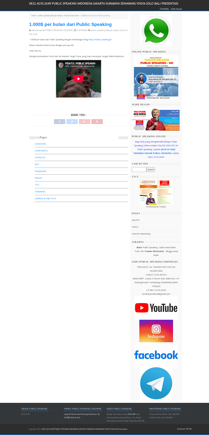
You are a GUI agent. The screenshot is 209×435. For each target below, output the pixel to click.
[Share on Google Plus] (84, 121)
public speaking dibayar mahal (50, 15)
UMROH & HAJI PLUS (45, 198)
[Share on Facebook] (59, 121)
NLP (37, 164)
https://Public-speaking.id (100, 39)
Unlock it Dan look (71, 15)
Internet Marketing (141, 233)
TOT (37, 184)
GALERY (136, 220)
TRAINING (164, 9)
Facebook (181, 429)
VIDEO (135, 226)
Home (33, 15)
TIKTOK (188, 429)
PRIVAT (38, 177)
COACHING (40, 143)
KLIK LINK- (132, 414)
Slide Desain (176, 9)
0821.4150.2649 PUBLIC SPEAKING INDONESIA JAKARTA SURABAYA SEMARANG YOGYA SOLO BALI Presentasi (103, 3)
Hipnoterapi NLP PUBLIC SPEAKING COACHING (52, 30)
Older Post (123, 138)
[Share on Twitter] (72, 121)
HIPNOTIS (40, 157)
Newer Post (34, 138)
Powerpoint (40, 171)
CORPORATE (41, 150)
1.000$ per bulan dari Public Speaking (70, 24)
